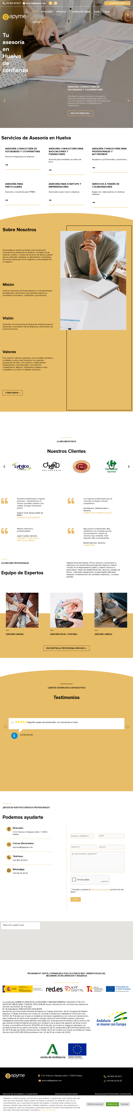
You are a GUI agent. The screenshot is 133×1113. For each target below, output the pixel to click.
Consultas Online (81, 12)
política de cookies (48, 1110)
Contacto (37, 22)
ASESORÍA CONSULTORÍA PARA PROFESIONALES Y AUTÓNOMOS (109, 151)
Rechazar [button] (124, 1104)
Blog (107, 12)
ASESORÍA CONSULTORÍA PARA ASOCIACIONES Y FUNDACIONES (66, 151)
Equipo (97, 12)
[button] (117, 3)
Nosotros (47, 12)
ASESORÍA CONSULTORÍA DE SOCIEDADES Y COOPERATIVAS (22, 150)
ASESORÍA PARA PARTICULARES (14, 185)
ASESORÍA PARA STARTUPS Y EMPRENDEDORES (65, 185)
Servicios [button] (61, 12)
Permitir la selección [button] (95, 1104)
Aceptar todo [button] (112, 1104)
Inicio (35, 12)
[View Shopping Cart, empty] (127, 17)
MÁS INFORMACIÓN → (81, 113)
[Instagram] (55, 3)
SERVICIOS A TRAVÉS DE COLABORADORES (105, 185)
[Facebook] (50, 3)
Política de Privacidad (100, 889)
